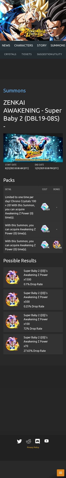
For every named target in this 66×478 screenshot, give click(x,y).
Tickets (26, 54)
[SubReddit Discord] (37, 441)
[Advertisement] (33, 68)
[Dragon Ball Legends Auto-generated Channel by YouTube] (46, 441)
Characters (23, 45)
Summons (14, 90)
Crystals (10, 54)
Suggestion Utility (49, 54)
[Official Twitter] (19, 441)
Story (42, 45)
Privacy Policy (33, 447)
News (6, 45)
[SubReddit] (28, 441)
